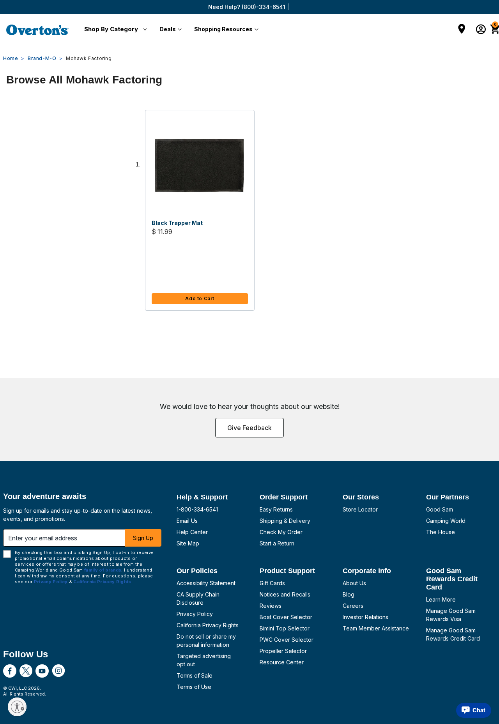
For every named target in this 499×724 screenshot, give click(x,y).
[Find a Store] (462, 30)
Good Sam (439, 509)
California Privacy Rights (208, 625)
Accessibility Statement (206, 583)
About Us (354, 583)
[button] (114, 29)
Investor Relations (365, 617)
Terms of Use (194, 686)
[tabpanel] (249, 218)
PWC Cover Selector (286, 639)
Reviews (270, 605)
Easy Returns (276, 509)
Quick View (200, 166)
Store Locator (360, 509)
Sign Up (143, 538)
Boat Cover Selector (286, 617)
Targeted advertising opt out (204, 660)
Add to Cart (199, 298)
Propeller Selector (283, 651)
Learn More (441, 599)
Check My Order (281, 532)
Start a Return (277, 543)
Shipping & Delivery (285, 520)
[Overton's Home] (37, 29)
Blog (348, 594)
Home (10, 58)
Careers (353, 605)
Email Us (187, 520)
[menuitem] (114, 29)
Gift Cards (272, 583)
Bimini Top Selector (285, 628)
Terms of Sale (194, 675)
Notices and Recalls (285, 594)
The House (440, 532)
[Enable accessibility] (17, 706)
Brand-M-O (42, 58)
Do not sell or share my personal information (206, 640)
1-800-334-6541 (197, 509)
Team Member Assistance (376, 628)
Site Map (188, 543)
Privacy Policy (195, 614)
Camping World (445, 520)
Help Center (192, 532)
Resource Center (282, 662)
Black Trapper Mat (177, 223)
